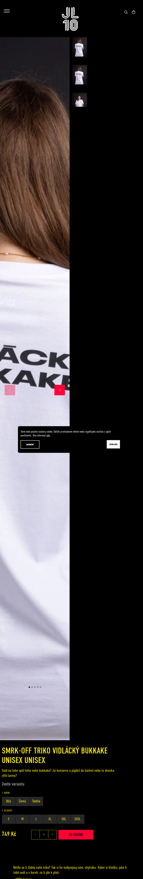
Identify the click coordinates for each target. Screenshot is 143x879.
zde (48, 435)
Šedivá (36, 801)
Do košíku (76, 834)
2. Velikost (7, 810)
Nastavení (30, 444)
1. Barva (6, 792)
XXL (64, 819)
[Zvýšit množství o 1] (52, 834)
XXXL (77, 819)
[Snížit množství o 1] (35, 834)
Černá (22, 801)
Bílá (8, 801)
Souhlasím (113, 444)
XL (49, 819)
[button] (59, 390)
